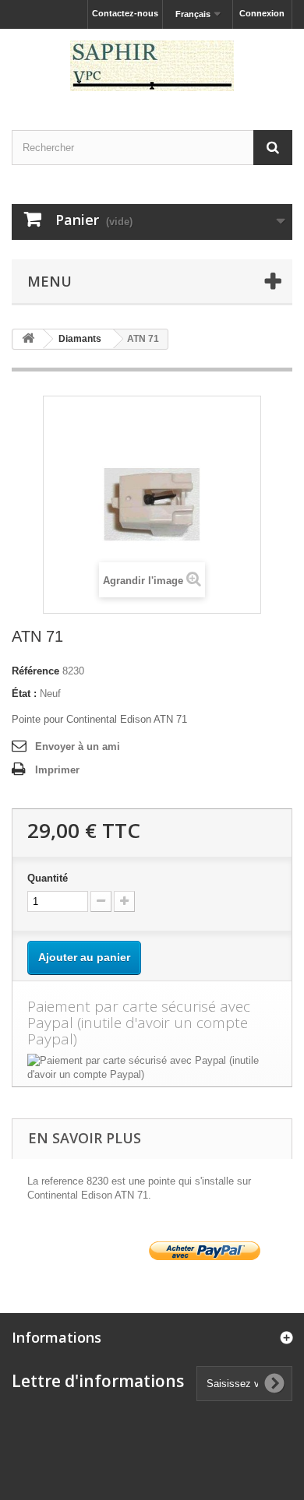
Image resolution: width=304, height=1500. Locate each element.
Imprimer (57, 770)
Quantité (47, 878)
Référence (35, 671)
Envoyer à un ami (77, 746)
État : (24, 693)
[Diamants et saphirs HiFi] (152, 65)
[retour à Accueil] (28, 339)
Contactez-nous (125, 13)
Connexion (262, 13)
